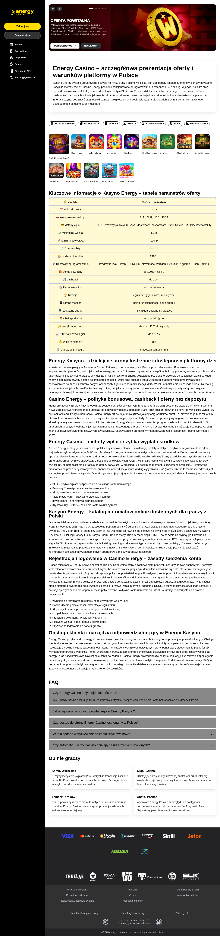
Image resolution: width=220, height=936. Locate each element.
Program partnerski (132, 900)
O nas (132, 895)
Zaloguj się (22, 26)
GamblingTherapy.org (132, 913)
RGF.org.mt (181, 913)
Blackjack (92, 123)
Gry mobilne (21, 51)
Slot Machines (65, 123)
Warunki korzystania (187, 895)
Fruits (132, 123)
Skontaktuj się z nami (187, 889)
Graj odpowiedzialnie (77, 895)
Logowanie (20, 57)
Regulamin (132, 889)
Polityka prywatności (77, 889)
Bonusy (19, 64)
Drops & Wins (199, 123)
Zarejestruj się (23, 35)
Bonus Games (155, 123)
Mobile (113, 123)
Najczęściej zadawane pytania (77, 900)
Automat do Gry (23, 71)
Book (177, 123)
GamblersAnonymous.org (83, 913)
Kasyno (18, 44)
